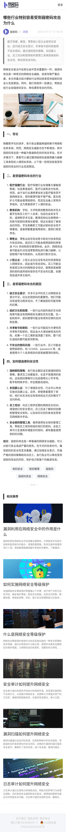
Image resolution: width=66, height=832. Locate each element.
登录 (60, 4)
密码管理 (34, 468)
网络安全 (42, 476)
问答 (25, 31)
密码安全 (17, 468)
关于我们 (21, 818)
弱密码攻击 (24, 476)
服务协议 (45, 818)
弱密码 (14, 31)
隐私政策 (33, 818)
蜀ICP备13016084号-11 (24, 822)
